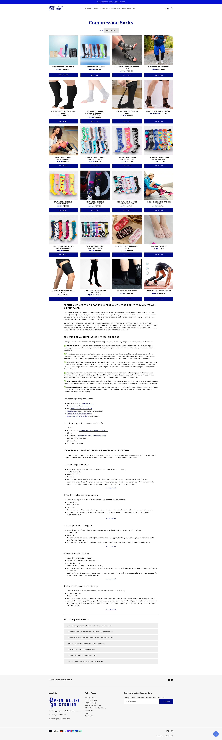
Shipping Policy (90, 703)
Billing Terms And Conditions (95, 708)
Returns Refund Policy (93, 705)
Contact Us (89, 716)
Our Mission (89, 710)
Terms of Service (91, 700)
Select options (63, 75)
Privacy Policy (90, 697)
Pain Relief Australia (167, 736)
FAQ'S (87, 713)
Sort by (101, 30)
